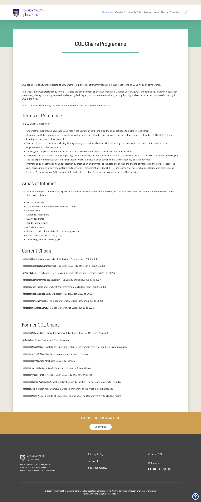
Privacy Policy (95, 454)
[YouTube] (169, 469)
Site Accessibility (97, 467)
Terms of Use (95, 461)
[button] (100, 427)
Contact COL (155, 454)
